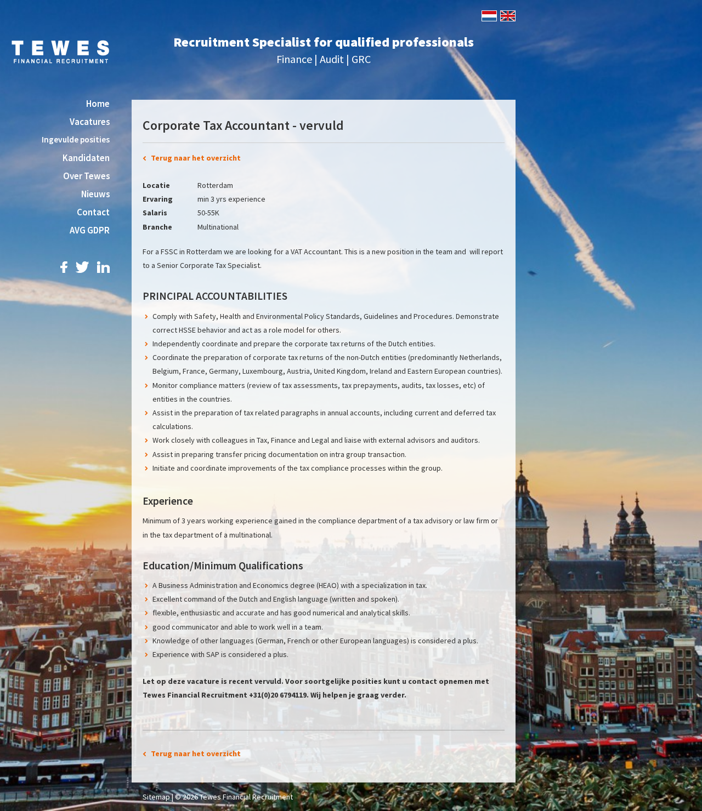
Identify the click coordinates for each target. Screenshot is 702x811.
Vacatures (90, 122)
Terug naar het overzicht (196, 158)
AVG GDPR (90, 230)
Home (98, 104)
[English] (507, 15)
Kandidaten (86, 158)
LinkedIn (103, 267)
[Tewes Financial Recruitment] (60, 51)
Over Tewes (86, 176)
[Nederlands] (488, 15)
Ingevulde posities (76, 139)
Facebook (63, 267)
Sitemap (156, 797)
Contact (93, 212)
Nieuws (95, 194)
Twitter (82, 267)
